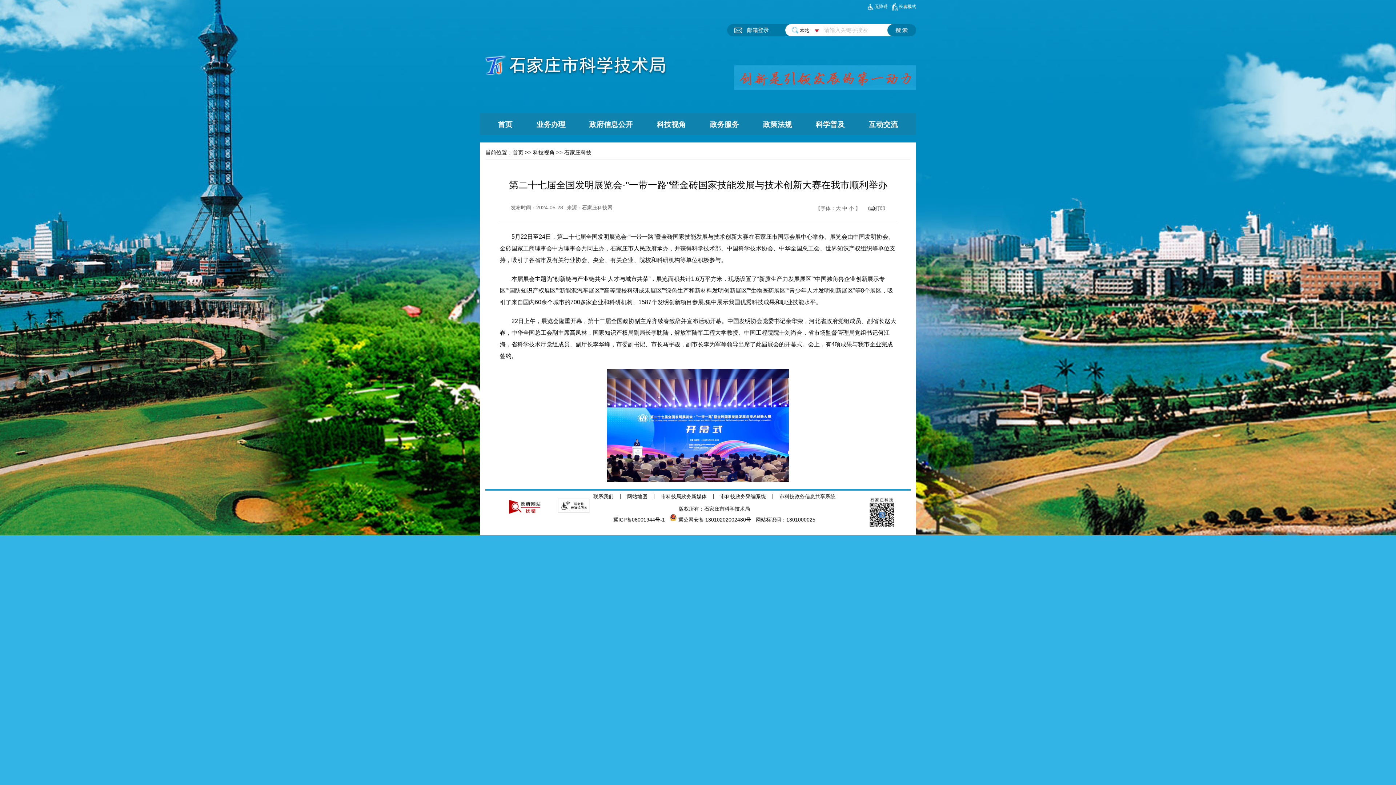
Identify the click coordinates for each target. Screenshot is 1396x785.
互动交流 (883, 124)
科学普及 (830, 124)
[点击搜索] (901, 30)
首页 (505, 124)
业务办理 (551, 124)
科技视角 (671, 124)
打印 (880, 208)
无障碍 (881, 6)
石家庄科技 (577, 152)
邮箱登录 (758, 30)
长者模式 (907, 6)
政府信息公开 (611, 124)
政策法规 (777, 124)
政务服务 (724, 124)
